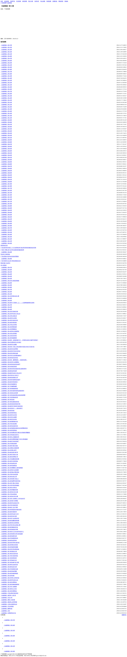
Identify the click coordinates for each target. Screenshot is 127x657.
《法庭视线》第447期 (6, 267)
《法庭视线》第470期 (6, 203)
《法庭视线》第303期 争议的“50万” (10, 514)
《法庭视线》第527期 (6, 91)
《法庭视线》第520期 (6, 106)
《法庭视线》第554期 (6, 49)
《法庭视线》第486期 (6, 168)
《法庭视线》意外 (5, 610)
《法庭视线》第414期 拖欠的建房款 (10, 331)
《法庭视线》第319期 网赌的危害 (9, 489)
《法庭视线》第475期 (6, 192)
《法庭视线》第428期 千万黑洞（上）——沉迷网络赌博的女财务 (17, 302)
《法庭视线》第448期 (6, 258)
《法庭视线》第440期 (6, 282)
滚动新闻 (6, 1)
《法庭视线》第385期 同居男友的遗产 (10, 379)
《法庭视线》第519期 (6, 109)
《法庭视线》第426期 (6, 307)
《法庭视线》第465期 (6, 210)
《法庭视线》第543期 (6, 62)
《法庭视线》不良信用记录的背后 (9, 593)
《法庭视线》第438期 (6, 287)
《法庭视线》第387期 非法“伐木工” (10, 375)
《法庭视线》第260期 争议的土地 (9, 580)
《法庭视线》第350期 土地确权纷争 (10, 437)
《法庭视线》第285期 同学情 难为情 (10, 542)
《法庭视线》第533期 (6, 80)
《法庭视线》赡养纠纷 (6, 608)
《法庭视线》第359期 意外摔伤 (9, 419)
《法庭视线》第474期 (6, 194)
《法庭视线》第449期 (6, 252)
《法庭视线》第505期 (6, 128)
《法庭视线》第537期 (6, 71)
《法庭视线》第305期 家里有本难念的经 (11, 509)
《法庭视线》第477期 (6, 188)
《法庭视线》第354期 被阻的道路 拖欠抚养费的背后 (14, 428)
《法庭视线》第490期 (6, 159)
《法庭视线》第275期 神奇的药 (9, 558)
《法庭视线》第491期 (6, 157)
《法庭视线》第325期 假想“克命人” (10, 478)
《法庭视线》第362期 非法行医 (9, 415)
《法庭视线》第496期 (6, 146)
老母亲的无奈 (4, 245)
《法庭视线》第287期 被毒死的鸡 (9, 538)
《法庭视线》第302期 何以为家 (9, 516)
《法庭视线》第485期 (6, 170)
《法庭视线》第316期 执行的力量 (9, 496)
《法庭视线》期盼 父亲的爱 (8, 599)
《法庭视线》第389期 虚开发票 (9, 371)
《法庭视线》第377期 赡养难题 (9, 386)
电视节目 (12, 1)
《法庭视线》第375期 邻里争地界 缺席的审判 (12, 390)
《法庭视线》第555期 (6, 47)
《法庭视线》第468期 (6, 205)
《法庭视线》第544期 (6, 60)
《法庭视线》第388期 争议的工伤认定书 (11, 373)
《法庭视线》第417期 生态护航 (9, 324)
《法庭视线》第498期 (6, 142)
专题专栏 (36, 1)
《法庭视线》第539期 (6, 67)
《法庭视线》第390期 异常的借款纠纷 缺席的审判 (13, 368)
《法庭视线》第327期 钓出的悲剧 (9, 474)
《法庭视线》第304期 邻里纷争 (9, 511)
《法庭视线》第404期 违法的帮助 (9, 349)
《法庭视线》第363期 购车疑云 (9, 412)
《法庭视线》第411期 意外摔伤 (9, 335)
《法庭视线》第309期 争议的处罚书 (10, 503)
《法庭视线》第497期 (6, 144)
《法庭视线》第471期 (6, 201)
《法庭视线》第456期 (6, 230)
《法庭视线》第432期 (6, 293)
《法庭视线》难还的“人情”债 (8, 595)
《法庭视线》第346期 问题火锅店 (9, 445)
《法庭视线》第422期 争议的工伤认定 (10, 313)
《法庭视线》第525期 (6, 95)
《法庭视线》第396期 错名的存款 (9, 357)
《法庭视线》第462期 (6, 216)
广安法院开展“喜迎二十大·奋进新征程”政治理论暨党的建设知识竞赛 (18, 247)
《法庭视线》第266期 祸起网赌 (9, 571)
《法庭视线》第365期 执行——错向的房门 (12, 408)
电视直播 (48, 1)
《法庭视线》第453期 (6, 236)
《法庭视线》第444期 (6, 274)
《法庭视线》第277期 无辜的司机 (9, 555)
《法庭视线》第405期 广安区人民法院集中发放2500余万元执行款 (17, 346)
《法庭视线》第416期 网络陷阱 (9, 327)
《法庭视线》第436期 (6, 291)
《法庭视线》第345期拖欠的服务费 (10, 448)
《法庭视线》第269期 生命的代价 (9, 564)
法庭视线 (9, 2)
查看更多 (124, 614)
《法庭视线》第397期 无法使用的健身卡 (11, 355)
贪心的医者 (3, 265)
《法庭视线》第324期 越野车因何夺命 (10, 481)
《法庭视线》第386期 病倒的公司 (9, 377)
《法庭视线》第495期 (6, 148)
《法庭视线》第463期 (6, 214)
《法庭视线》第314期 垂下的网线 (9, 500)
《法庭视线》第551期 (6, 54)
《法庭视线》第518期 (6, 111)
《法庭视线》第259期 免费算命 (9, 582)
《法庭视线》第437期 (6, 289)
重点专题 (30, 1)
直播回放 (54, 1)
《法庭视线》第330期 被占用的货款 (10, 472)
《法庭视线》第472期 (6, 199)
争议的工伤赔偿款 (5, 254)
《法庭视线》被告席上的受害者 (9, 602)
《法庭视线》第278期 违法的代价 (9, 553)
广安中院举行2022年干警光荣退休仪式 (11, 260)
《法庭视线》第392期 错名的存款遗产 (10, 364)
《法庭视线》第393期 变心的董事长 (10, 362)
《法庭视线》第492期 (6, 155)
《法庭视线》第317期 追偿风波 (9, 494)
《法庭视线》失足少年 (6, 597)
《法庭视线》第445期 (6, 271)
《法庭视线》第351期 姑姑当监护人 (10, 434)
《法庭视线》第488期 (6, 164)
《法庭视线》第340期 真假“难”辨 (9, 452)
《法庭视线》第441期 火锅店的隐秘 (10, 280)
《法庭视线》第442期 (6, 278)
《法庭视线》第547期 (6, 58)
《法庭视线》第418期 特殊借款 (9, 322)
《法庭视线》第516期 (6, 113)
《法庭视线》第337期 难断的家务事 (10, 459)
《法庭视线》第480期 (6, 181)
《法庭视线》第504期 (6, 131)
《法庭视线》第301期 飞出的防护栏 (10, 518)
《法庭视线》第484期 (6, 172)
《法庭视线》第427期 (6, 304)
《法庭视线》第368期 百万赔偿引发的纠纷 (12, 406)
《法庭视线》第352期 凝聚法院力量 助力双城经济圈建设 (15, 432)
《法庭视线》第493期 (6, 153)
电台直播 (42, 1)
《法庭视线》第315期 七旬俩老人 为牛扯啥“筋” (13, 498)
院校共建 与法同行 (5, 263)
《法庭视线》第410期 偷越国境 (9, 338)
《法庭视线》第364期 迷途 (7, 410)
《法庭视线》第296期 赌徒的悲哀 (9, 527)
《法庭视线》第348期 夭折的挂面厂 (10, 441)
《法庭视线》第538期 (6, 69)
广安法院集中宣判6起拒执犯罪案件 (10, 256)
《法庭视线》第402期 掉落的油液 (9, 353)
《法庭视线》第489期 (6, 161)
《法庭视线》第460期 (6, 221)
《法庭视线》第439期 (6, 285)
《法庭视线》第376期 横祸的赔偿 (9, 388)
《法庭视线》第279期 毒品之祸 (9, 551)
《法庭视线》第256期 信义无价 (9, 588)
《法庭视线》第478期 (6, 186)
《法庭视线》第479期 (6, 183)
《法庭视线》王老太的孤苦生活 (9, 604)
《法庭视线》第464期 (6, 212)
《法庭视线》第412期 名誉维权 (9, 333)
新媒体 (66, 1)
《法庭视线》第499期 (6, 139)
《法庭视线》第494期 (6, 150)
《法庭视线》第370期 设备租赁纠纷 (10, 401)
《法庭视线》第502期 (6, 135)
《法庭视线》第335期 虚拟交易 (9, 463)
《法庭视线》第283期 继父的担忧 (9, 544)
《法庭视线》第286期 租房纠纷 (9, 540)
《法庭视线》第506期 (6, 126)
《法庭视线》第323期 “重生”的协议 (10, 483)
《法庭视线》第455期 (6, 232)
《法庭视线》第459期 (6, 223)
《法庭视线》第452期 (6, 238)
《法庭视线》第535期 (6, 76)
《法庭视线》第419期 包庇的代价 (9, 320)
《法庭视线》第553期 (6, 51)
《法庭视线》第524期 (6, 98)
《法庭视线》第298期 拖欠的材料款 (10, 522)
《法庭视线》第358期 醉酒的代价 (9, 421)
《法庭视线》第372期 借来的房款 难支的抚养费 (13, 395)
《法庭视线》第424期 (6, 309)
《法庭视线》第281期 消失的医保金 (10, 549)
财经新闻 (24, 1)
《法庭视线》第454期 (6, 234)
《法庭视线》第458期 (6, 225)
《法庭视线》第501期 (6, 137)
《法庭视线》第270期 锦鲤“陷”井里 (10, 562)
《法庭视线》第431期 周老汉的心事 (10, 296)
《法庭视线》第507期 (6, 124)
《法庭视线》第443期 (6, 276)
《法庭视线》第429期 (6, 300)
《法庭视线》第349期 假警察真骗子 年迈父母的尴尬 (14, 439)
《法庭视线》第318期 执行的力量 (9, 492)
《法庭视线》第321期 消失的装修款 (10, 485)
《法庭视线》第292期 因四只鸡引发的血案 (12, 533)
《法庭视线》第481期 (6, 179)
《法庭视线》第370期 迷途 (7, 399)
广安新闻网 (3, 2)
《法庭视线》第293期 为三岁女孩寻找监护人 (12, 531)
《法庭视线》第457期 (6, 227)
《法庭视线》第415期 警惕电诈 (9, 329)
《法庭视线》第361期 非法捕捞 (9, 417)
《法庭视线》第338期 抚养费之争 (9, 456)
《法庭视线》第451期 (6, 241)
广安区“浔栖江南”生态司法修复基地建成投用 (12, 249)
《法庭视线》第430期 (6, 298)
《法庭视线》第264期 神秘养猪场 (9, 573)
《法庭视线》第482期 (6, 177)
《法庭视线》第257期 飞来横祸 (9, 586)
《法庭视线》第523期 (6, 100)
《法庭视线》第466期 (6, 208)
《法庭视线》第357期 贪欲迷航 (9, 423)
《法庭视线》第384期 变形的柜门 (9, 382)
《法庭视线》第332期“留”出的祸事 (10, 470)
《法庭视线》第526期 (6, 93)
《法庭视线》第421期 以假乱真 (9, 316)
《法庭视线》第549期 (6, 56)
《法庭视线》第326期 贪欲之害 (9, 476)
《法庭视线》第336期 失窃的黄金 (9, 461)
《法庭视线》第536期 (6, 73)
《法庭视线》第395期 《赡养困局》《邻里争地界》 (14, 360)
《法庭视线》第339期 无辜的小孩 (9, 454)
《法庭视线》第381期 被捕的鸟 (9, 384)
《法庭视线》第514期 (6, 115)
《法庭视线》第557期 (6, 45)
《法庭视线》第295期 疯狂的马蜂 (9, 529)
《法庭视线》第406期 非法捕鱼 (9, 344)
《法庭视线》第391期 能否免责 (9, 366)
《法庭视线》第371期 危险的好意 (9, 397)
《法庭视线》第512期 (6, 117)
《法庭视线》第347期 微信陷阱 (9, 443)
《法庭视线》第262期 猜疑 (7, 575)
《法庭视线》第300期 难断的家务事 (10, 520)
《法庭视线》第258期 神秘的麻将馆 (10, 584)
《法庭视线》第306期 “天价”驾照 (9, 507)
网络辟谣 (61, 1)
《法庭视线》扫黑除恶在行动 (8, 613)
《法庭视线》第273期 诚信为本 (9, 560)
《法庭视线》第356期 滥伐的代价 (9, 426)
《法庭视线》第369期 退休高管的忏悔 (10, 404)
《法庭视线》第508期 (6, 122)
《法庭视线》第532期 (6, 82)
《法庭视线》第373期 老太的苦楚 (9, 393)
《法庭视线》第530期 (6, 87)
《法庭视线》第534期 (6, 78)
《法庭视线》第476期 (6, 190)
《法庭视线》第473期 (6, 197)
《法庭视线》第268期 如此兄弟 (9, 566)
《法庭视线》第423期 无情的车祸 (9, 311)
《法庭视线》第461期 (6, 219)
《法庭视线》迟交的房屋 (7, 606)
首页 (2, 1)
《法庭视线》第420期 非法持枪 (9, 318)
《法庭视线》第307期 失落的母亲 (9, 505)
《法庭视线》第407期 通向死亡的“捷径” (11, 342)
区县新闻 (18, 1)
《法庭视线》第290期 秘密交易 (9, 536)
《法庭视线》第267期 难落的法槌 (9, 569)
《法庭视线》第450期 (6, 243)
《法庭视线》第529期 (6, 89)
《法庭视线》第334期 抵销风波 (9, 465)
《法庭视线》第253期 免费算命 (9, 591)
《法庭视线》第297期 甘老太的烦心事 (10, 525)
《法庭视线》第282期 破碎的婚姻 (9, 547)
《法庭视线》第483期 (6, 175)
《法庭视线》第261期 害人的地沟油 (10, 577)
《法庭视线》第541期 (6, 65)
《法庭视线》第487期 (6, 166)
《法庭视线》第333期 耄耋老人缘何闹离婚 (12, 467)
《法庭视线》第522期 (6, 102)
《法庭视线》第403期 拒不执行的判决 (10, 351)
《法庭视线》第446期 (6, 269)
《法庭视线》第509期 (6, 120)
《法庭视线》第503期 (6, 133)
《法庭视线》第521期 (6, 104)
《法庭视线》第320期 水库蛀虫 (9, 487)
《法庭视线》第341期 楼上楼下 (9, 450)
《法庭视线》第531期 (6, 84)
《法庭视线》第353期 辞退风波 (9, 430)
